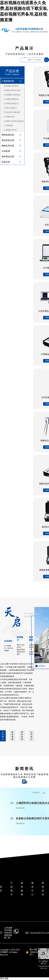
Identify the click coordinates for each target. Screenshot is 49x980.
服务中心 (32, 889)
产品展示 (11, 889)
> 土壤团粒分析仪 (9, 130)
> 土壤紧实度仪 (8, 117)
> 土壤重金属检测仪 (10, 99)
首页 (1, 889)
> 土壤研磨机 (7, 125)
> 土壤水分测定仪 (9, 108)
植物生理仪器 (8, 146)
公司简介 (3, 735)
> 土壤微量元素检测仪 (11, 95)
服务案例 (12, 735)
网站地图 (4, 978)
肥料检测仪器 (8, 135)
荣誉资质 (22, 735)
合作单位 (31, 735)
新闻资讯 (43, 889)
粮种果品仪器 (8, 156)
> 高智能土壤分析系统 (11, 90)
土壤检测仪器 (8, 81)
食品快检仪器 (8, 140)
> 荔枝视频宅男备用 (10, 86)
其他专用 (6, 162)
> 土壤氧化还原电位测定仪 (13, 121)
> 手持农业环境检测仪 (11, 112)
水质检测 (6, 151)
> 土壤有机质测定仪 (10, 104)
